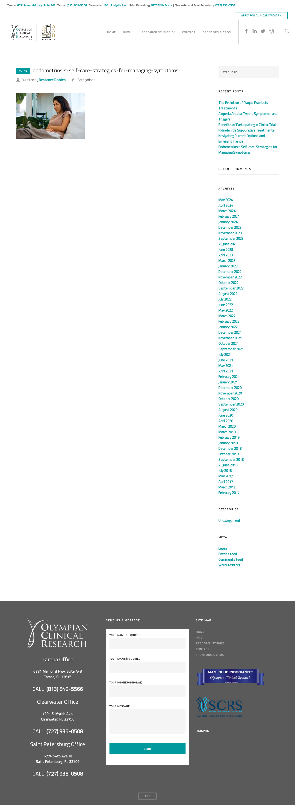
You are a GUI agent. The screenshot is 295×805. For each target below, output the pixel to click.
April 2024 (225, 205)
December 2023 (230, 227)
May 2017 (225, 476)
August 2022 (227, 293)
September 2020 (231, 404)
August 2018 (227, 465)
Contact (188, 31)
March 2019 (227, 432)
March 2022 (227, 315)
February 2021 (228, 376)
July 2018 (225, 470)
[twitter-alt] (263, 26)
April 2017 (225, 481)
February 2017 (228, 492)
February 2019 (228, 437)
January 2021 (228, 382)
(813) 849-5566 (77, 5)
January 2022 (228, 327)
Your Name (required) (125, 635)
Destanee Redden (52, 79)
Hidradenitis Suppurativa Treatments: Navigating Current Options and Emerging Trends (246, 136)
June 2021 (225, 360)
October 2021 (228, 343)
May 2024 (225, 199)
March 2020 (227, 426)
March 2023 (227, 260)
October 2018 (228, 454)
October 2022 (228, 282)
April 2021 (225, 371)
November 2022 (230, 277)
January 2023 (228, 266)
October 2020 (228, 398)
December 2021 (230, 332)
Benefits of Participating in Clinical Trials (247, 124)
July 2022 (225, 299)
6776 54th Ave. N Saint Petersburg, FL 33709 (58, 758)
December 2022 (230, 271)
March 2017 (227, 487)
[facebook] (246, 26)
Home (111, 31)
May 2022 (225, 310)
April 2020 (225, 420)
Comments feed (230, 559)
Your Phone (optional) (125, 682)
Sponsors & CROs (217, 31)
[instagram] (271, 26)
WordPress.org (229, 565)
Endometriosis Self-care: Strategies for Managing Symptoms (247, 149)
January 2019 (228, 443)
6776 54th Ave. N (161, 5)
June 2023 (225, 249)
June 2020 (225, 415)
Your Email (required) (125, 659)
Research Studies (156, 31)
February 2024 (228, 216)
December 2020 (230, 387)
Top (147, 796)
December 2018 (230, 448)
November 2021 (230, 338)
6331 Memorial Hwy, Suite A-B (36, 5)
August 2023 (227, 244)
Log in (222, 548)
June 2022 (225, 304)
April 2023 (225, 255)
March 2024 (227, 210)
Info (126, 31)
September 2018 (231, 459)
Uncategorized (229, 520)
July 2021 (225, 354)
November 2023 (230, 233)
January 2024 (228, 222)
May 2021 (225, 365)
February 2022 (228, 321)
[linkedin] (254, 26)
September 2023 (231, 238)
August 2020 (227, 409)
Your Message (119, 706)
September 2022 (231, 288)
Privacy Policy (202, 730)
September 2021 (231, 349)
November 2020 (230, 393)
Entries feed (227, 554)
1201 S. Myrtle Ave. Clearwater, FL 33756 (57, 716)
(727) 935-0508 (225, 5)
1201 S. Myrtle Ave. (115, 5)
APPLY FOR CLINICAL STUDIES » (261, 15)
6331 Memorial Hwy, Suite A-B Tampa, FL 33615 (57, 674)
